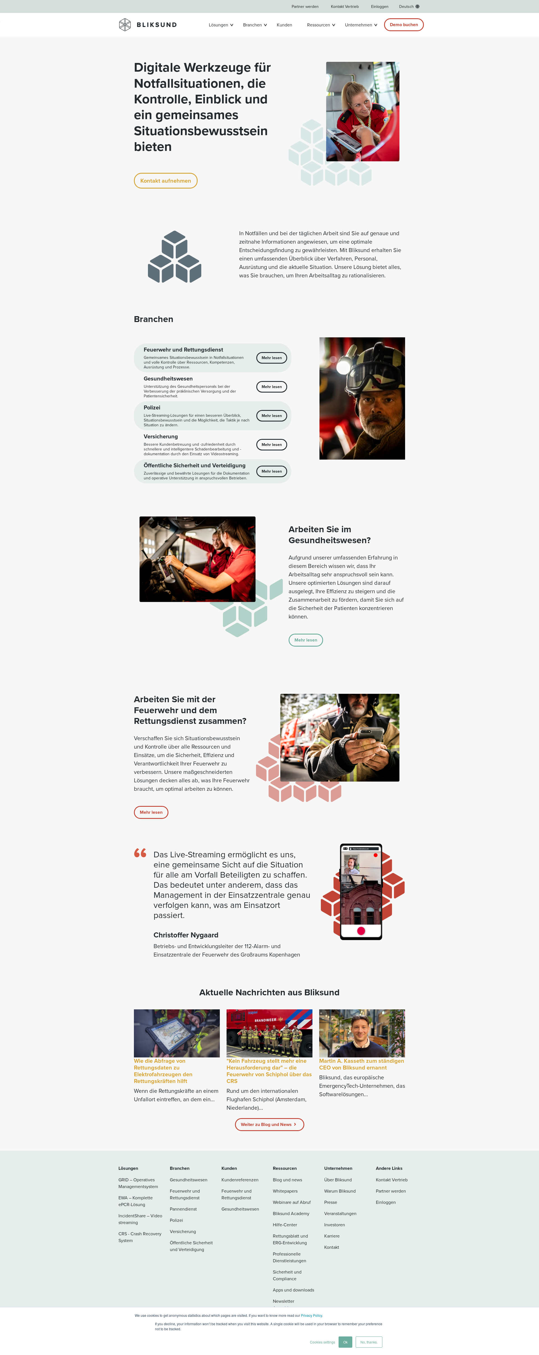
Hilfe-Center (285, 1225)
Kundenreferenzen (240, 1180)
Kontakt (331, 1247)
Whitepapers (285, 1191)
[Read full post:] (269, 1033)
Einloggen (380, 6)
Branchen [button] (252, 25)
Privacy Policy (311, 1315)
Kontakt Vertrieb (345, 6)
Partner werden (305, 6)
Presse (330, 1202)
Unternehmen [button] (358, 25)
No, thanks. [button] (369, 1342)
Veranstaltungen (340, 1213)
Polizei (176, 1220)
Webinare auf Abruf (292, 1202)
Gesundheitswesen (188, 1180)
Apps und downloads (293, 1290)
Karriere (332, 1236)
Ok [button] (345, 1342)
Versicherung (183, 1231)
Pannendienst (183, 1209)
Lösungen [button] (218, 25)
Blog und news (287, 1180)
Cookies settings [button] (322, 1342)
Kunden (284, 25)
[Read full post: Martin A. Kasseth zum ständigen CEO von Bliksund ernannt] (362, 1033)
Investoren (334, 1225)
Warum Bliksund (340, 1191)
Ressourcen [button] (318, 25)
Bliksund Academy (291, 1213)
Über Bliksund (338, 1180)
